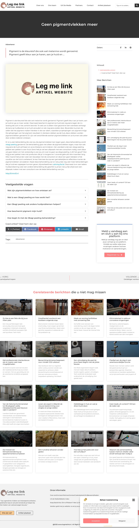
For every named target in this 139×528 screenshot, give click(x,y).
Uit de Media (54, 499)
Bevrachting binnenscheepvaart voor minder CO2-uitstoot (51, 361)
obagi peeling (11, 144)
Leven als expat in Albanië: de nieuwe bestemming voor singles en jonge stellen (119, 167)
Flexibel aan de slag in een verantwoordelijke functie (120, 361)
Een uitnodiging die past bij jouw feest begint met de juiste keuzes (86, 362)
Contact (90, 5)
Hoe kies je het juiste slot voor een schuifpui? (86, 451)
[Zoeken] (137, 5)
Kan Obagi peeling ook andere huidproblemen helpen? (46, 204)
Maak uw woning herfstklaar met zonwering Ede (85, 319)
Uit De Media (66, 5)
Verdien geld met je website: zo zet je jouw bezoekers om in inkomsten (75, 506)
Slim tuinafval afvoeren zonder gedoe (50, 451)
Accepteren (96, 521)
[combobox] (125, 5)
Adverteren (10, 44)
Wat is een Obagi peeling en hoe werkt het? (46, 197)
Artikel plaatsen (104, 5)
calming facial (58, 164)
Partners (79, 5)
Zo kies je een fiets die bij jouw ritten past (15, 319)
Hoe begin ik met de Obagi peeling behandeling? (46, 218)
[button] (133, 500)
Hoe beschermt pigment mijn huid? (46, 211)
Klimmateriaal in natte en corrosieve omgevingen (119, 319)
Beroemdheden (93, 495)
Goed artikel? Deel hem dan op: (113, 73)
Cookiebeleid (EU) (81, 495)
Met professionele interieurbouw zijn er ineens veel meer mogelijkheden (119, 123)
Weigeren (122, 521)
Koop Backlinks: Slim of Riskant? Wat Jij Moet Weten (68, 502)
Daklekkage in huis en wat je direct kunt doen (85, 405)
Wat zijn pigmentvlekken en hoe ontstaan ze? (46, 190)
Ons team (52, 5)
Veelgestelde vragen (107, 70)
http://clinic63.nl (12, 173)
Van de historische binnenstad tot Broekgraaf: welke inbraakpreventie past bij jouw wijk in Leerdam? (15, 407)
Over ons (40, 5)
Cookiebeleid (108, 525)
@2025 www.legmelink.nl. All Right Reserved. (69, 524)
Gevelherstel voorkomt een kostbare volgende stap (49, 319)
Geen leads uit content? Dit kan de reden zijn (122, 405)
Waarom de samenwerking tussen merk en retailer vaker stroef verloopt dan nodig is (121, 452)
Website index (64, 499)
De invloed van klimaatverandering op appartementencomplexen (117, 193)
